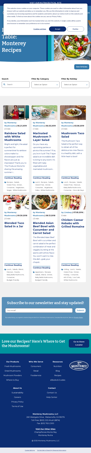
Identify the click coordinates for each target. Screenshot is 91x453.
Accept (57, 29)
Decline (75, 29)
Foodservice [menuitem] (36, 375)
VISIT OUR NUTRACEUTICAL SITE (45, 3)
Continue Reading (13, 178)
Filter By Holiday (69, 79)
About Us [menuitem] (17, 388)
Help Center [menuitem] (51, 397)
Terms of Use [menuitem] (17, 406)
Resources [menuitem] (58, 362)
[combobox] (16, 84)
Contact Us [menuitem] (52, 393)
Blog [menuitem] (58, 371)
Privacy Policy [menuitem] (17, 402)
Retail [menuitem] (36, 371)
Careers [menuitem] (17, 397)
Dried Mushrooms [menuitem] (13, 371)
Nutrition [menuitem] (58, 366)
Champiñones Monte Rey (45, 432)
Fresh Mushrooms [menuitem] (13, 366)
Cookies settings (39, 29)
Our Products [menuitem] (12, 362)
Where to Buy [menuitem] (12, 380)
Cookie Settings (30, 450)
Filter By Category (40, 79)
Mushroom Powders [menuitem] (13, 375)
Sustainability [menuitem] (17, 393)
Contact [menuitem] (52, 388)
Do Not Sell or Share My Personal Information (51, 450)
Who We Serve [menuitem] (36, 362)
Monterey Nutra (45, 435)
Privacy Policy (78, 317)
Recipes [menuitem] (57, 375)
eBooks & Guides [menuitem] (57, 380)
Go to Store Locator (78, 343)
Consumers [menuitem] (36, 366)
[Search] (27, 84)
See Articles (81, 67)
